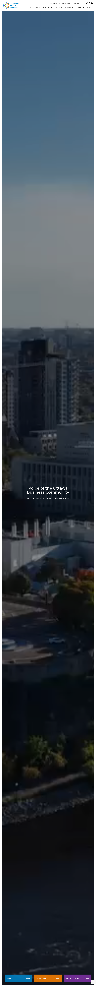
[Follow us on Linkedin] (87, 3)
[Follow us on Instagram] (92, 3)
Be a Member (54, 3)
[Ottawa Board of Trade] (11, 5)
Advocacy (46, 7)
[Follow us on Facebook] (89, 3)
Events (57, 7)
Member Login (66, 3)
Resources (69, 7)
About (80, 7)
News (89, 7)
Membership (34, 7)
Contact (76, 3)
